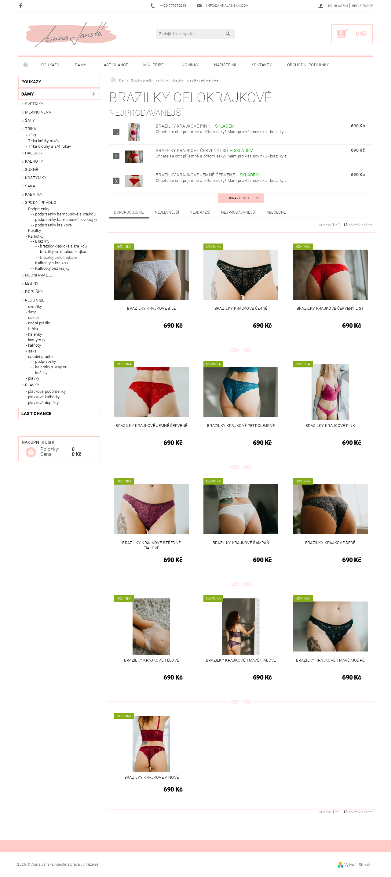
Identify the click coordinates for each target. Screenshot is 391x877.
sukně (33, 317)
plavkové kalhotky (44, 397)
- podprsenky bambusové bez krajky (65, 219)
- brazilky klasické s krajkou (62, 246)
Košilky (34, 230)
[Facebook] (21, 5)
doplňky (34, 291)
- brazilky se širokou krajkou (62, 251)
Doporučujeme (129, 212)
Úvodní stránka (26, 65)
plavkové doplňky (43, 402)
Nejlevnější (167, 212)
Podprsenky (38, 209)
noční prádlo (39, 323)
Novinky (190, 65)
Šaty (30, 120)
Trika (30, 128)
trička (33, 329)
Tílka (32, 135)
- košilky (40, 372)
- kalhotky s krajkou (50, 367)
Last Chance (114, 65)
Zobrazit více (237, 198)
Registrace (362, 6)
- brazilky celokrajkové (57, 257)
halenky (35, 334)
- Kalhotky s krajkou (50, 263)
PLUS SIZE (35, 300)
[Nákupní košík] (31, 452)
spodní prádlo (40, 356)
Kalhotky (36, 236)
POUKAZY (50, 65)
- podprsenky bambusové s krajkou (64, 214)
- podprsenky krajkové (52, 225)
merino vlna (38, 112)
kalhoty (34, 345)
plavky (33, 378)
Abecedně (276, 212)
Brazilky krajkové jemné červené (207, 174)
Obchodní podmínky (308, 65)
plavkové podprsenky (47, 391)
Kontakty (261, 65)
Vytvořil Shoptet (358, 864)
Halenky (34, 153)
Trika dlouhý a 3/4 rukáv (49, 146)
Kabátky (33, 194)
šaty (32, 312)
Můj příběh (154, 65)
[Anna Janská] (71, 34)
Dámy (80, 65)
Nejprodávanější (238, 212)
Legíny (32, 283)
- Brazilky (41, 241)
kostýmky (36, 177)
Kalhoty (34, 161)
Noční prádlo (39, 275)
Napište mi (225, 65)
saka (32, 351)
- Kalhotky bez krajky (51, 268)
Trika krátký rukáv (44, 141)
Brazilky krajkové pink (195, 126)
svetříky (34, 104)
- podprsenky (44, 361)
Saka (30, 186)
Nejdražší (200, 212)
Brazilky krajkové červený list (205, 150)
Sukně (31, 169)
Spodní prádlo (40, 202)
